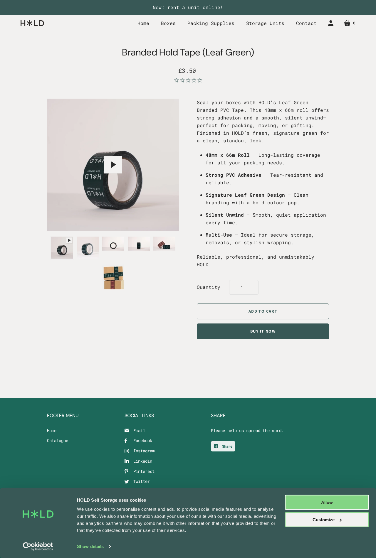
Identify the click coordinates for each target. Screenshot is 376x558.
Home (51, 430)
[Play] (113, 164)
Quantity (208, 287)
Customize (324, 519)
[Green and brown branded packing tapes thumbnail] (164, 244)
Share (226, 446)
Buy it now (263, 331)
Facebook (142, 440)
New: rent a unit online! (188, 7)
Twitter (141, 481)
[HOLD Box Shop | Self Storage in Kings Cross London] (32, 23)
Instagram (144, 451)
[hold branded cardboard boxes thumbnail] (113, 277)
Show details (90, 546)
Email (139, 430)
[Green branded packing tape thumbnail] (62, 248)
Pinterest (144, 471)
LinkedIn (142, 461)
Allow (327, 502)
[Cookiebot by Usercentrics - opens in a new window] (38, 546)
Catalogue (57, 440)
